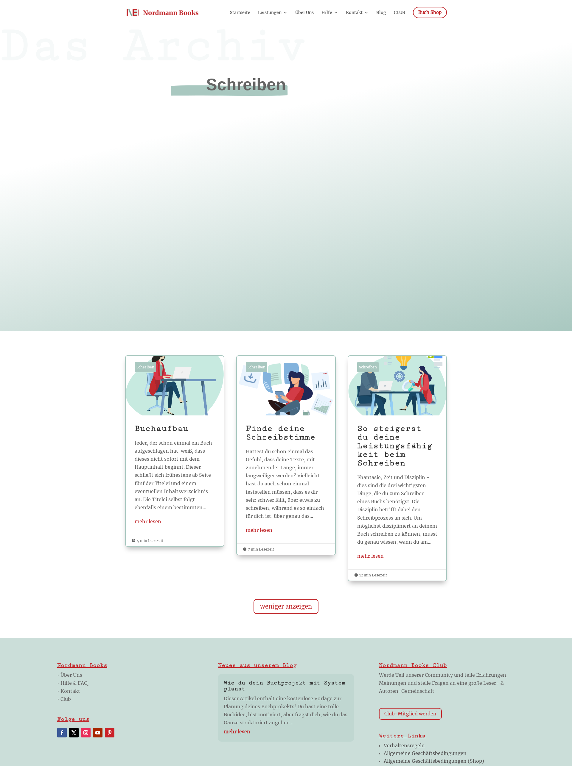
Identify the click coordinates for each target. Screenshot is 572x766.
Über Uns (71, 675)
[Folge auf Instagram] (86, 732)
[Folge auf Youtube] (97, 732)
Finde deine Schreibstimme (286, 455)
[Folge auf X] (74, 732)
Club (65, 699)
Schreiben (145, 367)
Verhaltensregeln (404, 745)
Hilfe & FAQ (74, 683)
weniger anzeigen (286, 606)
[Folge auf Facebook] (62, 732)
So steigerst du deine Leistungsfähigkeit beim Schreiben (397, 468)
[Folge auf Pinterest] (109, 732)
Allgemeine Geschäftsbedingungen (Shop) (434, 761)
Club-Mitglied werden (410, 714)
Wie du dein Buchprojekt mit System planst (284, 685)
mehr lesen (148, 521)
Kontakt (70, 691)
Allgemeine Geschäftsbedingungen (425, 753)
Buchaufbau (175, 451)
